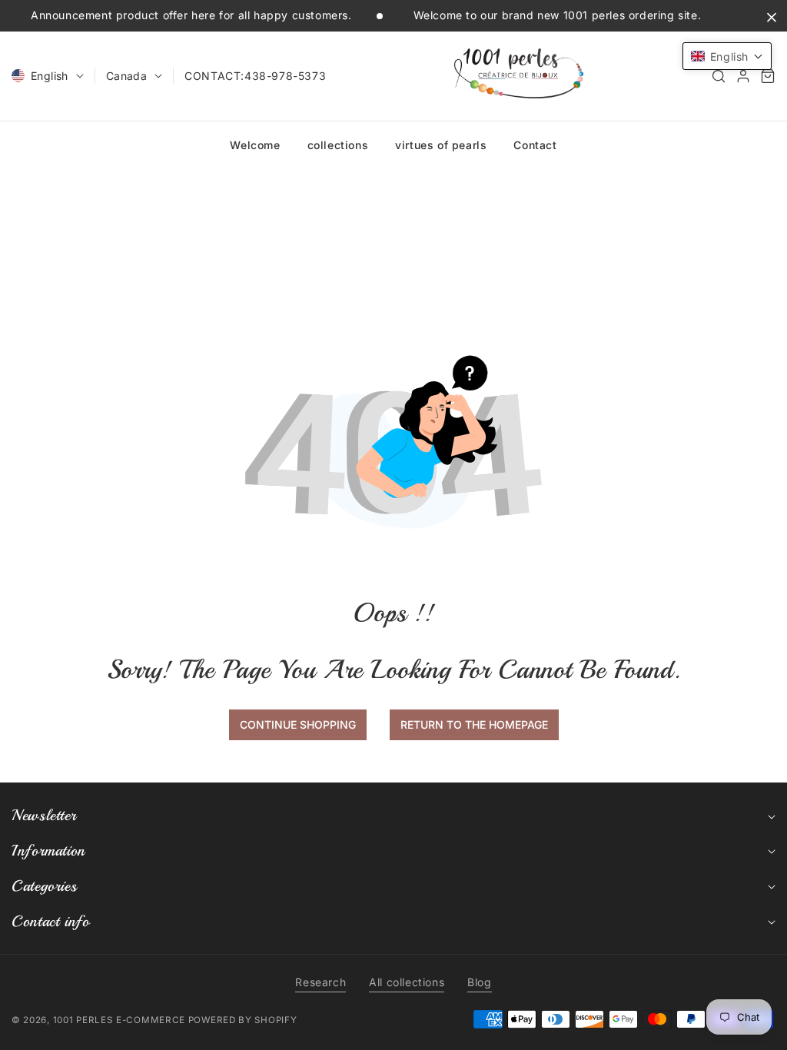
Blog (479, 982)
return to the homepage (474, 724)
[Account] (743, 76)
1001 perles (83, 1020)
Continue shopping (298, 724)
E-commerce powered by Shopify (206, 1020)
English (49, 75)
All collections (406, 982)
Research (320, 982)
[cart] (767, 76)
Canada (126, 75)
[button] (718, 76)
